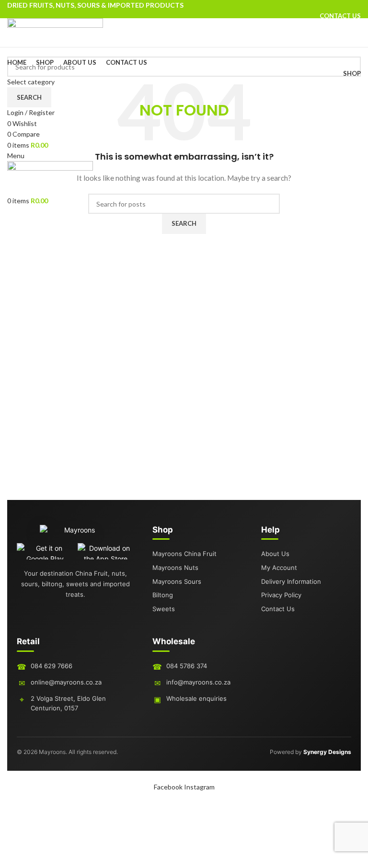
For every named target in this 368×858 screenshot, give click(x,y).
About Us (275, 553)
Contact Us (278, 609)
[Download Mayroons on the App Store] (106, 551)
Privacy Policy (281, 595)
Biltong (162, 595)
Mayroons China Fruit (184, 553)
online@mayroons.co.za (66, 682)
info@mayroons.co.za (198, 682)
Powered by (310, 751)
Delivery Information (291, 581)
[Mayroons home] (76, 534)
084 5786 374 (186, 666)
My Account (279, 567)
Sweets (163, 609)
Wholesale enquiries (196, 698)
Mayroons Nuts (175, 567)
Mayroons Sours (176, 581)
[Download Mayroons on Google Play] (45, 551)
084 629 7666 (51, 666)
